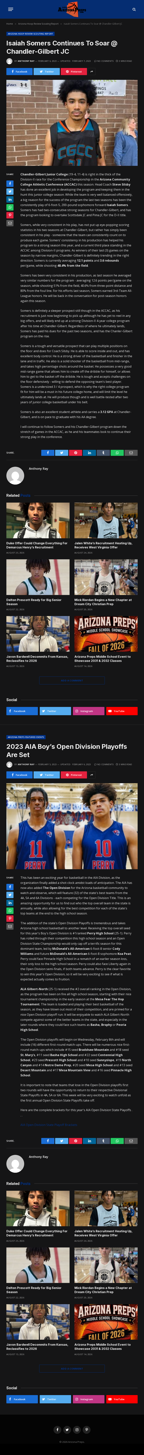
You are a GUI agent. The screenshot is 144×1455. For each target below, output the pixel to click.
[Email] (10, 223)
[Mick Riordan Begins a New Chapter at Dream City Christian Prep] (106, 577)
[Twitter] (10, 191)
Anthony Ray (26, 61)
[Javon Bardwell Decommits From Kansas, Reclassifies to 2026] (38, 634)
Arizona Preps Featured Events (26, 737)
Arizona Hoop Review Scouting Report (30, 33)
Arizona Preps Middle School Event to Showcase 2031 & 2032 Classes (102, 659)
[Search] (134, 9)
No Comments (105, 61)
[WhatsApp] (10, 207)
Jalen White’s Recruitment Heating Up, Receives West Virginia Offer (103, 545)
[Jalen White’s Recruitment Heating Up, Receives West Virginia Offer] (106, 520)
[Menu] (10, 9)
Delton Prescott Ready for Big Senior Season (34, 602)
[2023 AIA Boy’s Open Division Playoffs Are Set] (72, 826)
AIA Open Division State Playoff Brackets (48, 1125)
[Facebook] (10, 183)
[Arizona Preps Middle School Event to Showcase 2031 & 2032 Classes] (106, 634)
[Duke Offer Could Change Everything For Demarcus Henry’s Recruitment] (38, 520)
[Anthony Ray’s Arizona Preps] (72, 9)
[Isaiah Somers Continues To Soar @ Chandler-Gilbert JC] (72, 123)
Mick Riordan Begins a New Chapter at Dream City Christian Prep (103, 602)
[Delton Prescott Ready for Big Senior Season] (38, 577)
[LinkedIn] (10, 199)
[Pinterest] (10, 215)
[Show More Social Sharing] (91, 71)
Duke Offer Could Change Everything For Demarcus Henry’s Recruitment (37, 545)
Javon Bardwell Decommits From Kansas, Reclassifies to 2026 (37, 659)
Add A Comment (72, 680)
